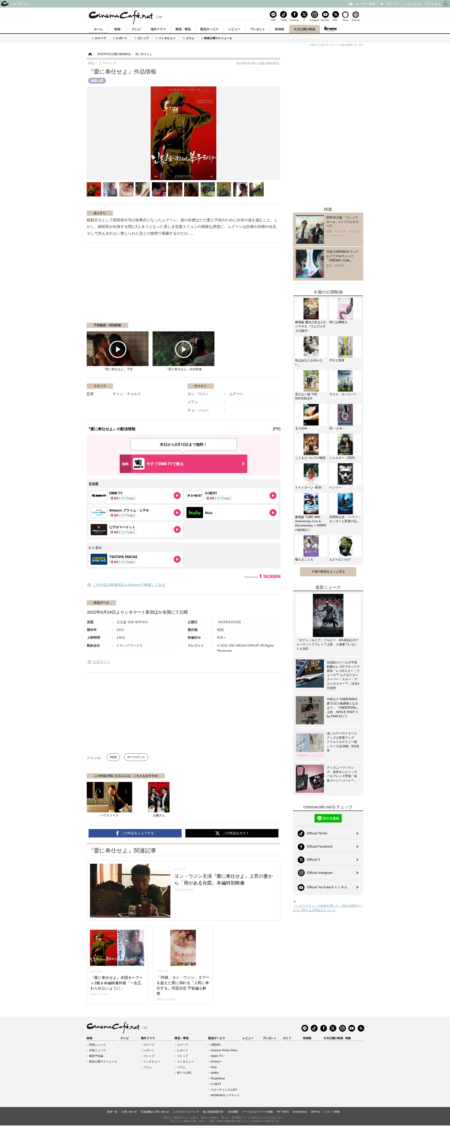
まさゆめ (301, 428)
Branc (330, 29)
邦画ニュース (97, 1044)
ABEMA (216, 1044)
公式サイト (101, 662)
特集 (348, 1038)
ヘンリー (335, 487)
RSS (335, 20)
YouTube (325, 20)
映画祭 (279, 29)
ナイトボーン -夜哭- (308, 487)
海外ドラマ (158, 29)
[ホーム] (90, 54)
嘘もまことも (304, 559)
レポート (121, 38)
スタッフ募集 (332, 1111)
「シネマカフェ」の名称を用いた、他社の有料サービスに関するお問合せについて (328, 908)
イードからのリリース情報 (257, 1111)
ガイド (287, 1038)
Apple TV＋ (218, 1056)
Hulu (214, 1067)
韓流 (114, 757)
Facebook (294, 20)
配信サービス (209, 29)
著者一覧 (112, 1111)
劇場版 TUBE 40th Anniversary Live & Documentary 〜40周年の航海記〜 (310, 523)
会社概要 (233, 1111)
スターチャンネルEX (224, 1089)
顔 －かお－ (337, 428)
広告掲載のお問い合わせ (155, 1111)
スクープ (100, 38)
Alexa (345, 20)
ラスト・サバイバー (343, 394)
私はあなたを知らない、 (308, 362)
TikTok (283, 20)
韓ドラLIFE (184, 1072)
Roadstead (218, 1078)
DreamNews (300, 1111)
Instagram (314, 20)
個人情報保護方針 (213, 1111)
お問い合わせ (129, 1111)
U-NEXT (216, 1084)
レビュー (234, 29)
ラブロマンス (137, 757)
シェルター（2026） (343, 457)
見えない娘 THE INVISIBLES (306, 396)
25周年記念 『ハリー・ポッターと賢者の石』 (345, 519)
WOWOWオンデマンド (225, 1095)
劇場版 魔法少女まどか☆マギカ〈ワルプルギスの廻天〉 (310, 326)
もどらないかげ (340, 559)
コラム (190, 38)
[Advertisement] (142, 285)
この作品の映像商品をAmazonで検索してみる (129, 585)
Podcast (356, 20)
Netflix (215, 1072)
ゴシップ (143, 38)
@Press (315, 1111)
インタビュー (167, 38)
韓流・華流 (183, 29)
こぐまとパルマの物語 (310, 457)
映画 (117, 29)
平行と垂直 (337, 360)
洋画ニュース (97, 1050)
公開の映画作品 (257, 63)
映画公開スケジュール (218, 38)
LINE (273, 20)
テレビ (136, 29)
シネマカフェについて (186, 1111)
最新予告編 (96, 1056)
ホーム (98, 29)
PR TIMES (283, 1111)
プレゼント (257, 29)
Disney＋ (216, 1061)
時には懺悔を (338, 322)
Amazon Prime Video (224, 1050)
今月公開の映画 (304, 29)
